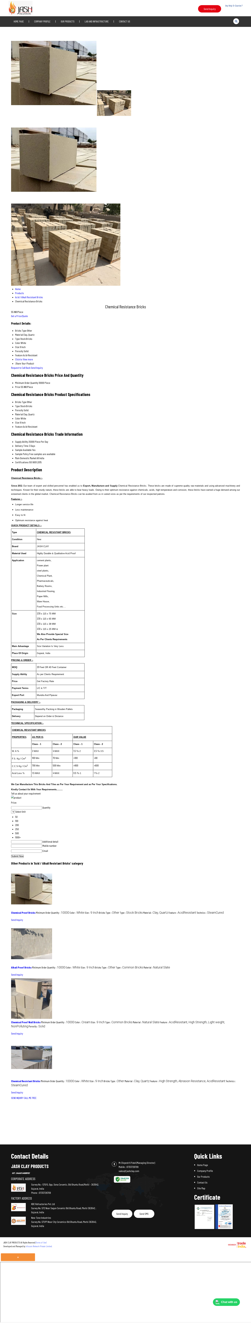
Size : (92, 912)
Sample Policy (22, 454)
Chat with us (229, 1302)
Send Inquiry (210, 8)
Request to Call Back (20, 367)
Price (17, 386)
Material (19, 414)
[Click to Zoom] (204, 1217)
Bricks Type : (109, 912)
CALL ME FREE (30, 1097)
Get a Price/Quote (19, 316)
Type (17, 406)
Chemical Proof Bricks (23, 912)
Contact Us (124, 21)
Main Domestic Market (25, 458)
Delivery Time (21, 445)
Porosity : (37, 1026)
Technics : (210, 912)
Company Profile (42, 21)
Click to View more (24, 359)
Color (17, 418)
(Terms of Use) (41, 1242)
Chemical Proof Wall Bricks (26, 1022)
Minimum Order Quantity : (52, 912)
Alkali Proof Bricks (21, 967)
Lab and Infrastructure (97, 21)
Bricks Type (20, 402)
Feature (19, 426)
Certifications (22, 462)
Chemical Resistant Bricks (25, 1081)
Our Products (67, 21)
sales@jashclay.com (129, 1171)
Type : (131, 912)
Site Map (201, 1188)
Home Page (19, 21)
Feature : (182, 912)
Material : (155, 912)
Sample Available (23, 449)
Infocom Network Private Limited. (39, 1246)
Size (17, 422)
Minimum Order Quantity (26, 382)
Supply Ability (21, 441)
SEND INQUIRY (17, 1097)
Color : (77, 912)
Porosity (19, 410)
